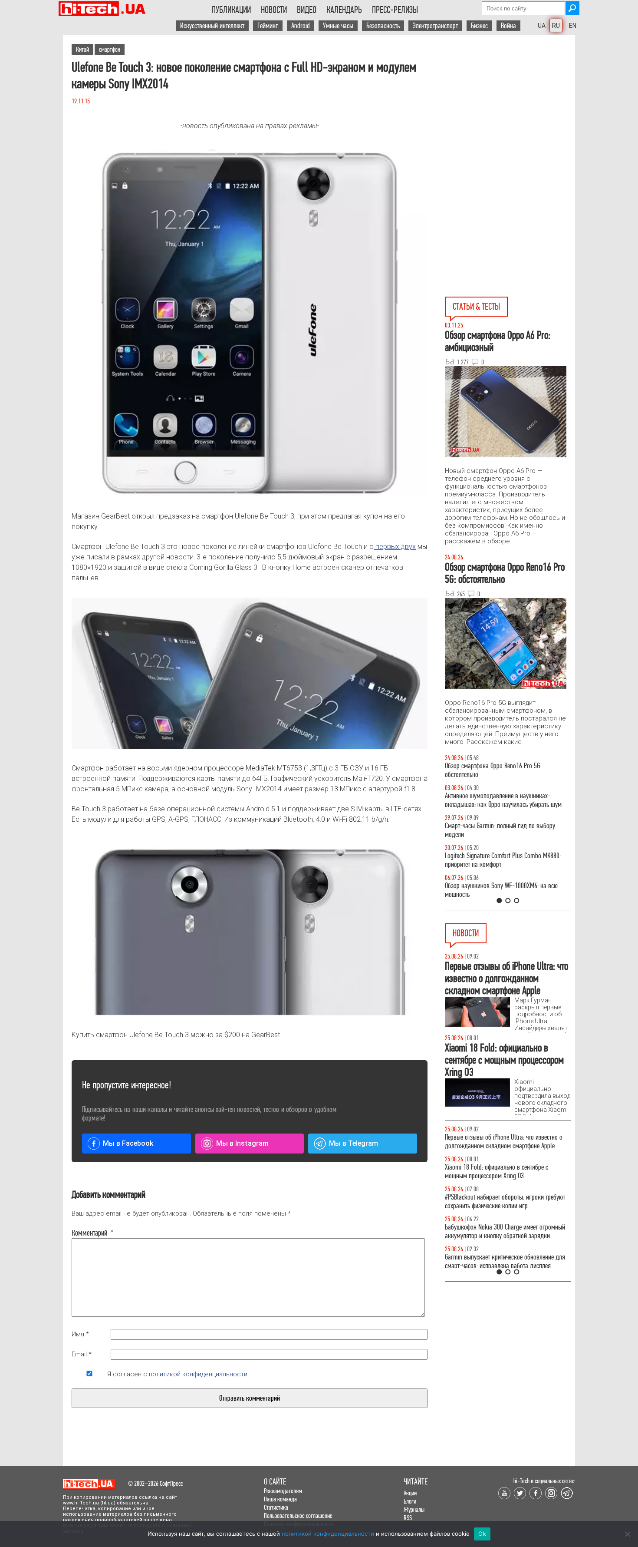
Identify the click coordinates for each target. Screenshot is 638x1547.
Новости (274, 10)
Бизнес (479, 25)
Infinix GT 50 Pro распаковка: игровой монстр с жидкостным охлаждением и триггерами (504, 860)
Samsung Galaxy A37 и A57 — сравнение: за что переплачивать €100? (506, 890)
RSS (408, 1518)
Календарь (344, 10)
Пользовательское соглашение (298, 1515)
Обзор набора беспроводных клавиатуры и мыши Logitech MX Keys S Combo (499, 770)
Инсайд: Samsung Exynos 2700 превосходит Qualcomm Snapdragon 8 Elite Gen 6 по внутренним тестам (500, 1176)
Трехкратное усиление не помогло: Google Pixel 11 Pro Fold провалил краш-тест (504, 1240)
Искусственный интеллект (212, 25)
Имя (80, 1334)
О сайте (275, 1482)
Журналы (414, 1509)
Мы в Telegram (353, 1143)
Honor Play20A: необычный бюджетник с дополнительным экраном (496, 1210)
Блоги (410, 1501)
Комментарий (89, 1233)
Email (82, 1354)
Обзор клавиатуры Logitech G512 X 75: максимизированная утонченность (493, 830)
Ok (482, 1533)
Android (300, 25)
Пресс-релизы (395, 10)
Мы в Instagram (242, 1143)
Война (508, 25)
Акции (410, 1493)
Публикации (231, 10)
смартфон (109, 49)
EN (572, 25)
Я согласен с (177, 1374)
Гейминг (267, 25)
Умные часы (338, 25)
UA (542, 25)
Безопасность (383, 25)
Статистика (276, 1507)
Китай (82, 49)
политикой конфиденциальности (198, 1374)
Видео (306, 10)
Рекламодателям (283, 1491)
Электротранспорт (435, 25)
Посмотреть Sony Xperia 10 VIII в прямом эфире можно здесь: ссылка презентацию (504, 1141)
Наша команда (280, 1499)
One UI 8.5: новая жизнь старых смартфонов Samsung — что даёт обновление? (500, 800)
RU (556, 25)
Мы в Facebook (128, 1143)
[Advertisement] (510, 113)
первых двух (395, 546)
